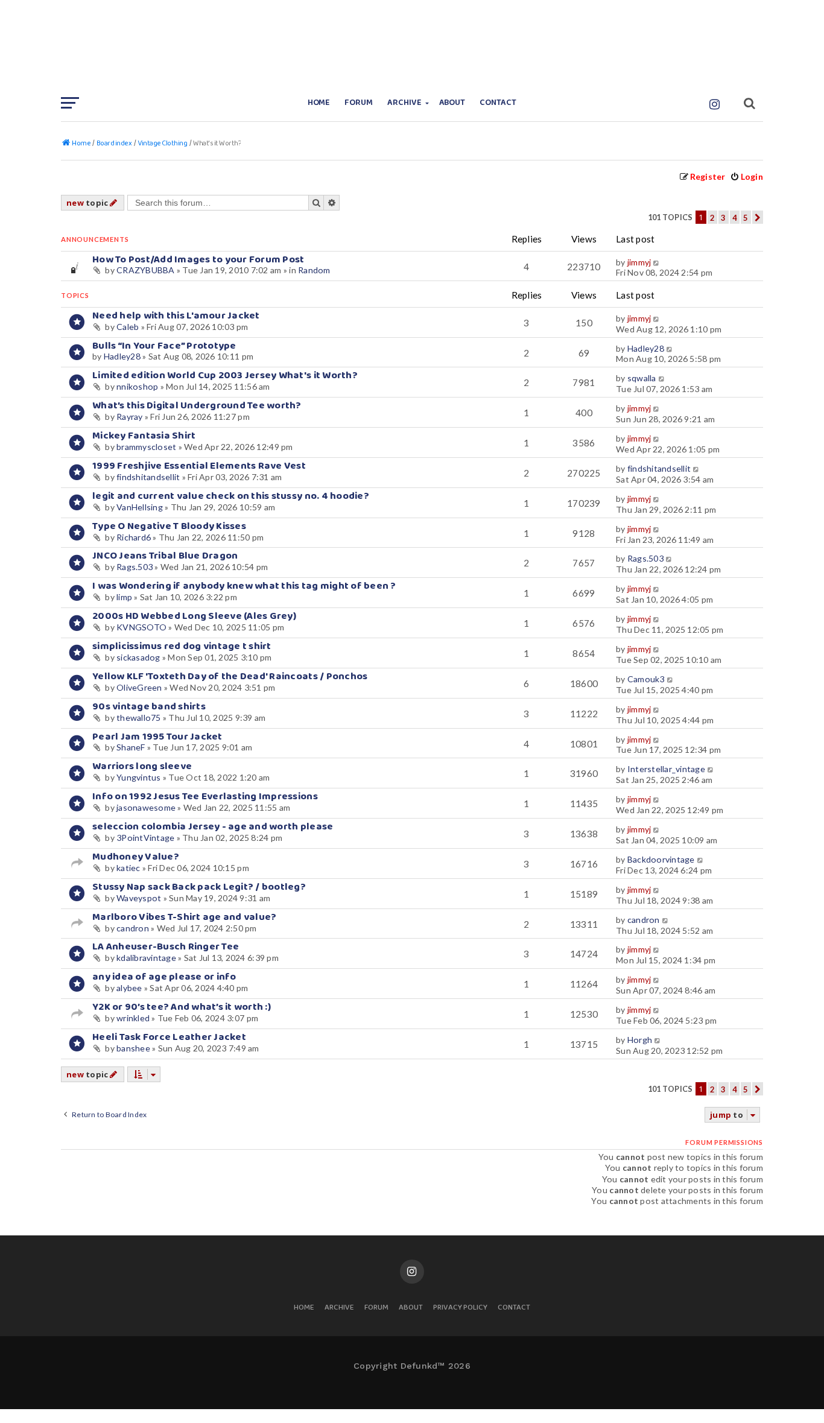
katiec (128, 868)
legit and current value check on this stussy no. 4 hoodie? (230, 496)
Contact (498, 103)
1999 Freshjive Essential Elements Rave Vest (199, 466)
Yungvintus (138, 777)
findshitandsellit (148, 477)
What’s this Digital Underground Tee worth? (197, 406)
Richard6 (133, 537)
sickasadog (138, 657)
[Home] (412, 45)
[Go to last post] (657, 262)
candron (132, 928)
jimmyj (639, 262)
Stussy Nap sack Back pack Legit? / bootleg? (199, 887)
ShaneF (130, 747)
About (452, 103)
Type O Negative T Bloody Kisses (169, 526)
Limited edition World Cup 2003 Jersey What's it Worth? (225, 375)
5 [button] (745, 218)
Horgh (639, 1040)
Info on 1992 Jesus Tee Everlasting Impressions (205, 796)
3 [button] (723, 218)
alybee (129, 988)
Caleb (127, 327)
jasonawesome (146, 807)
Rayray (129, 416)
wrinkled (133, 1018)
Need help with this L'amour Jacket (176, 316)
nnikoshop (137, 386)
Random (314, 270)
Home (319, 103)
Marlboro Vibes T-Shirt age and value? (184, 917)
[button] (757, 217)
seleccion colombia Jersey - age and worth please (212, 827)
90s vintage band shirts (149, 707)
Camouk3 (646, 679)
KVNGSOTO (141, 627)
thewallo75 (138, 717)
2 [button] (712, 218)
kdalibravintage (146, 957)
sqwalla (641, 378)
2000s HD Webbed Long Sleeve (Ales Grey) (194, 616)
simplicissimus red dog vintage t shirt (181, 646)
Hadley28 (122, 356)
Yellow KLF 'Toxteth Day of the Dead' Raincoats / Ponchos (229, 676)
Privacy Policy (460, 1308)
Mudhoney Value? (135, 857)
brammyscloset (146, 447)
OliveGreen (139, 687)
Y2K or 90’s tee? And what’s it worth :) (181, 1007)
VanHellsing (139, 507)
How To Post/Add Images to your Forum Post (198, 260)
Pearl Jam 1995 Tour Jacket (157, 737)
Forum (358, 103)
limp (124, 597)
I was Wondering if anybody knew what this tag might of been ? (244, 586)
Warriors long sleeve (142, 766)
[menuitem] (746, 176)
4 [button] (734, 218)
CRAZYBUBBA (145, 270)
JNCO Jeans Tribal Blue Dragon (165, 556)
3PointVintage (145, 837)
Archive (404, 103)
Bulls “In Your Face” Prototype (164, 346)
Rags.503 (134, 567)
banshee (133, 1048)
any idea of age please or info (164, 977)
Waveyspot (138, 898)
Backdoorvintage (661, 859)
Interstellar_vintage (666, 769)
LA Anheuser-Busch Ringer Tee (165, 947)
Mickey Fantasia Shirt (143, 436)
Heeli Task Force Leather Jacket (169, 1037)
